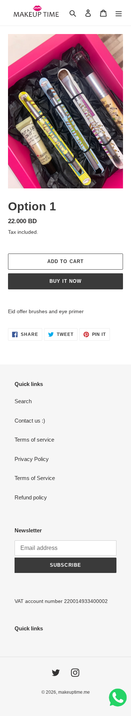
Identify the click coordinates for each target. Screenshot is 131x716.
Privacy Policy (32, 459)
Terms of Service (35, 478)
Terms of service (34, 439)
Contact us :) (30, 420)
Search (23, 401)
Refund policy (31, 497)
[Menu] (118, 13)
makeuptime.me (74, 692)
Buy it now (65, 281)
